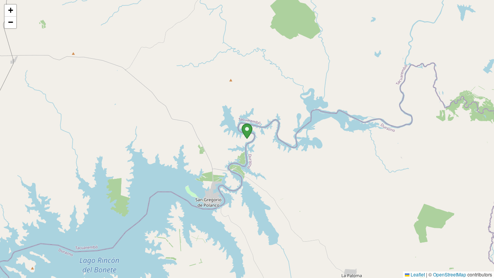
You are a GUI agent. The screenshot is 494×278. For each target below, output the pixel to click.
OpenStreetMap (449, 274)
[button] (247, 131)
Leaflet (417, 274)
